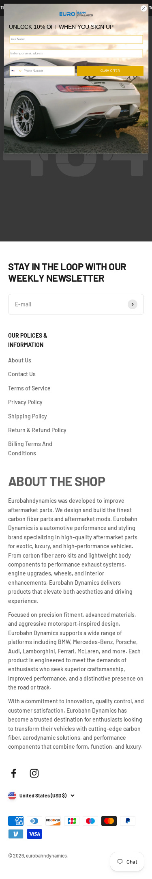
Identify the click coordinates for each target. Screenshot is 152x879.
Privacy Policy (25, 402)
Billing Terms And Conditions (30, 448)
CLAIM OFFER (110, 71)
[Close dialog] (143, 8)
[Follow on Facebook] (13, 773)
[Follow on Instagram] (34, 773)
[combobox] (17, 71)
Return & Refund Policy (37, 430)
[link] (76, 13)
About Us (19, 360)
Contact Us (22, 374)
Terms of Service (29, 388)
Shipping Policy (27, 416)
